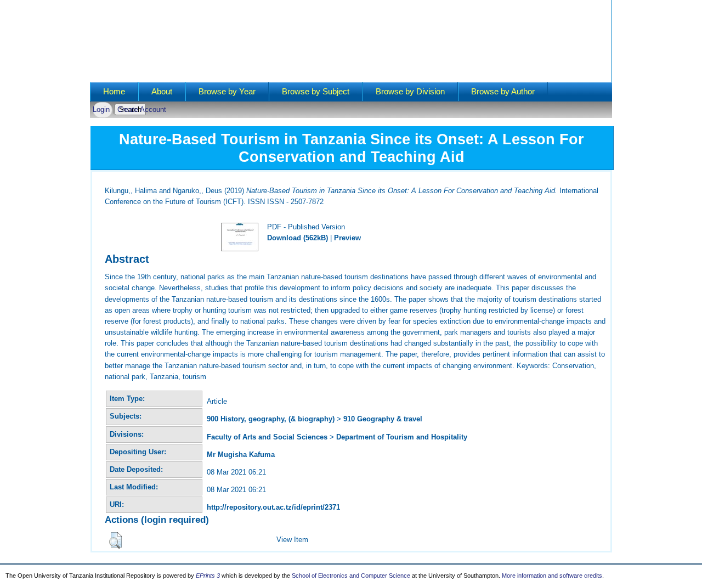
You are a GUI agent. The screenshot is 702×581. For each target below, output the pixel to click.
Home (114, 91)
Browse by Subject (315, 91)
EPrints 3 (208, 575)
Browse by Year (227, 91)
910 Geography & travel (382, 419)
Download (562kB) (297, 238)
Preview (347, 238)
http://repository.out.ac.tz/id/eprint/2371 (273, 507)
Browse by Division (410, 91)
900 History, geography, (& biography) (271, 419)
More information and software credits (552, 575)
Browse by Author (503, 91)
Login (101, 109)
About (161, 91)
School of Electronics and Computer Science (351, 575)
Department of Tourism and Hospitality (401, 437)
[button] (115, 540)
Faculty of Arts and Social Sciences (267, 437)
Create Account (141, 109)
